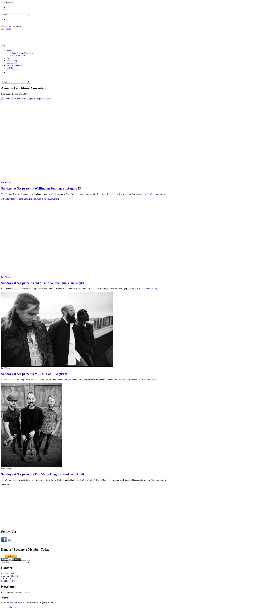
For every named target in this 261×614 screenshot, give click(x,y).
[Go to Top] (2, 611)
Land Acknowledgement (22, 53)
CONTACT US (8, 581)
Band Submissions (14, 65)
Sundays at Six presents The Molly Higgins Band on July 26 (42, 474)
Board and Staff (19, 55)
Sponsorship (12, 63)
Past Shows (6, 182)
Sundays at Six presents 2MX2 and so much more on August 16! (45, 283)
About (9, 51)
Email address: (7, 592)
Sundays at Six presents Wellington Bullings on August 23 (41, 188)
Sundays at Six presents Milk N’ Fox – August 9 (34, 374)
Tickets (10, 68)
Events (9, 58)
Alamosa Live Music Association (22, 602)
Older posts (6, 484)
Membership (12, 60)
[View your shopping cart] (7, 72)
